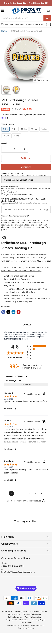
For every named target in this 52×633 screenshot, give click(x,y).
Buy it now (26, 166)
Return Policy (7, 611)
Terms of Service (26, 622)
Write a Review (26, 384)
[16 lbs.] (16, 138)
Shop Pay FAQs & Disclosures (17, 620)
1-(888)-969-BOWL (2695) (12, 566)
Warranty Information (33, 617)
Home (4, 31)
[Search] (47, 18)
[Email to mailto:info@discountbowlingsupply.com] (48, 24)
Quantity (4, 143)
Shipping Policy (21, 611)
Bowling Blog (37, 620)
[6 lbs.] (5, 132)
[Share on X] (8, 312)
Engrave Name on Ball (18, 194)
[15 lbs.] (6, 138)
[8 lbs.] (14, 132)
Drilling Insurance (15, 617)
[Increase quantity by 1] (24, 149)
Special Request (14, 614)
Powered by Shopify (26, 628)
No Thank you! (10, 192)
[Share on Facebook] (3, 312)
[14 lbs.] (44, 132)
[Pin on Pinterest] (19, 312)
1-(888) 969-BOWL (36, 24)
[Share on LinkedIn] (13, 312)
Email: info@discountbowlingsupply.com (18, 572)
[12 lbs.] (34, 132)
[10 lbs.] (24, 132)
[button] (6, 89)
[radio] (37, 346)
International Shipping (38, 611)
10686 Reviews (17, 357)
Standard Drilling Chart (32, 614)
